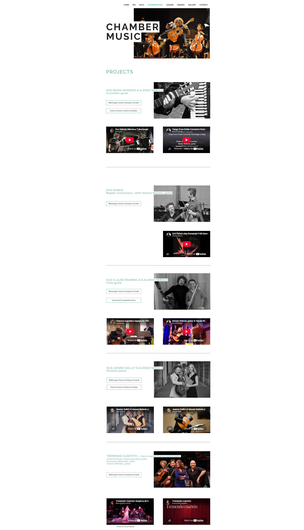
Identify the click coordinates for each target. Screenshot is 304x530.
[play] (205, 56)
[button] (134, 4)
